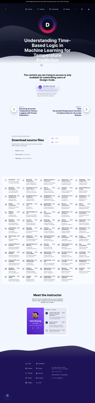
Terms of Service (56, 374)
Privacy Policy (64, 374)
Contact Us (60, 378)
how (66, 368)
